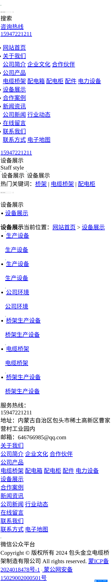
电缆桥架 (14, 81)
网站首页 (14, 47)
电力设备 (89, 81)
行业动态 (38, 114)
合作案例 (14, 98)
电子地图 (38, 140)
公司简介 (14, 64)
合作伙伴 (63, 64)
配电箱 (36, 81)
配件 (70, 81)
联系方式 (14, 140)
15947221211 (16, 152)
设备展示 (14, 89)
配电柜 (54, 81)
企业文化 (38, 64)
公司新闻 (14, 114)
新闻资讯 (14, 106)
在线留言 (14, 123)
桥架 (41, 184)
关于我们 (14, 56)
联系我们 (14, 131)
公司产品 (14, 73)
